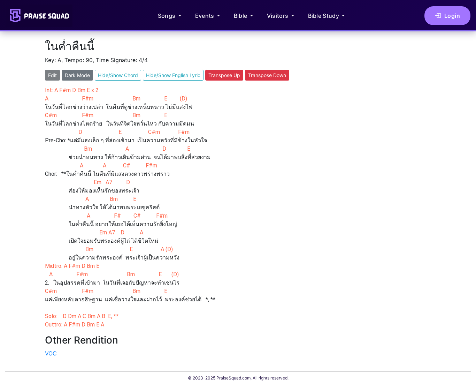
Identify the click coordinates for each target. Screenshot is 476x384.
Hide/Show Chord (118, 75)
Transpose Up (224, 75)
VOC (51, 353)
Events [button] (205, 15)
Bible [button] (241, 15)
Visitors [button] (278, 15)
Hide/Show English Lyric (173, 75)
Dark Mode (77, 75)
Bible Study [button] (324, 15)
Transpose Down (267, 75)
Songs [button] (167, 15)
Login (452, 15)
